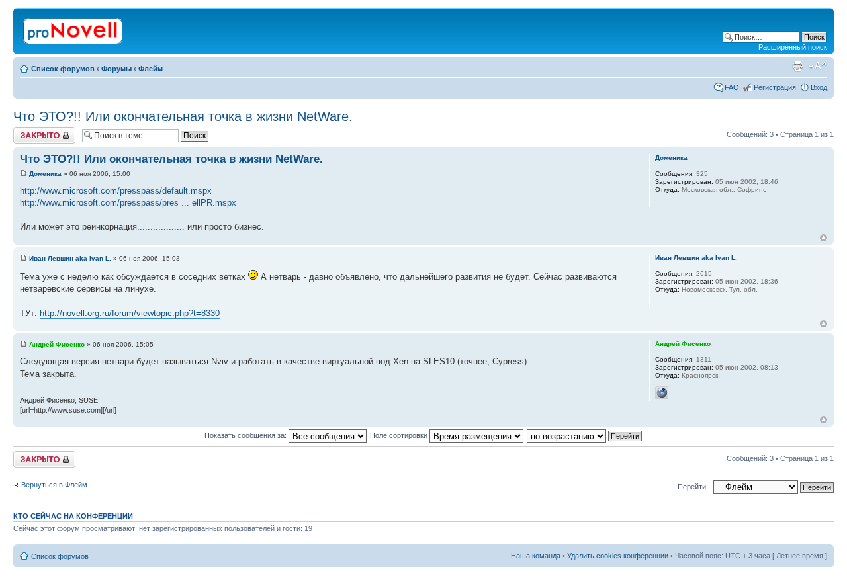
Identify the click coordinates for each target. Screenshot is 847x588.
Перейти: (693, 487)
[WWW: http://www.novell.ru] (661, 392)
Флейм (150, 69)
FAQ (732, 87)
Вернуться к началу (823, 237)
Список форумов (63, 69)
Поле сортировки (399, 435)
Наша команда (535, 556)
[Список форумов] (74, 28)
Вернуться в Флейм (54, 485)
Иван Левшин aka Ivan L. (70, 258)
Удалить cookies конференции (617, 556)
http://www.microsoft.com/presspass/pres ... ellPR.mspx (128, 203)
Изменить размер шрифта (817, 66)
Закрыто (27, 131)
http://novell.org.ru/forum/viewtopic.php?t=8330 (130, 313)
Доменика (45, 173)
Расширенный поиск (792, 47)
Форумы (116, 69)
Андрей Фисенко (57, 344)
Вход (819, 87)
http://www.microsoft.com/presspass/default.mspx (116, 191)
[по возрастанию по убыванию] (585, 435)
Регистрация (775, 87)
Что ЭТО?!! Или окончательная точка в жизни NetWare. (183, 116)
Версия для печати (797, 66)
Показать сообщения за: (246, 435)
